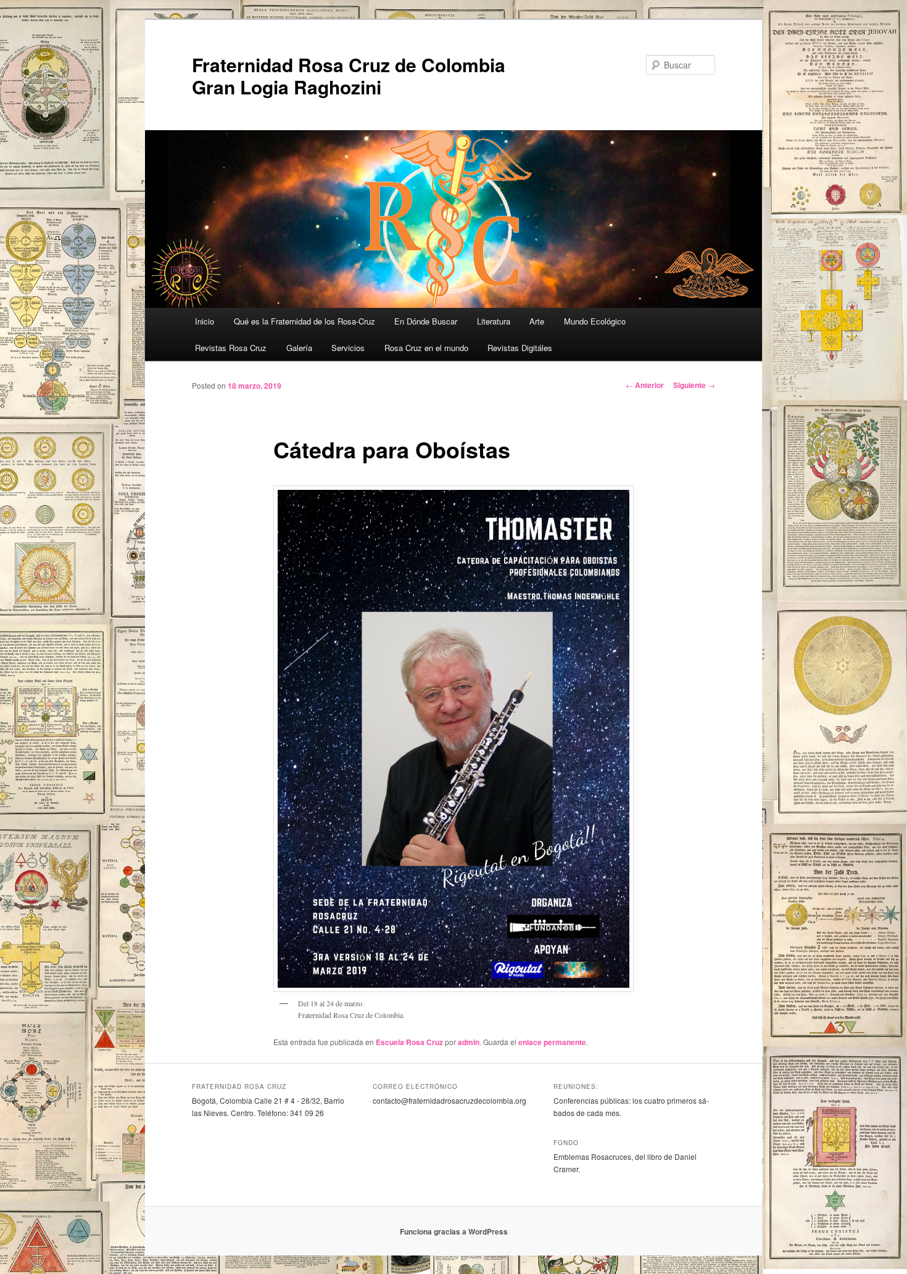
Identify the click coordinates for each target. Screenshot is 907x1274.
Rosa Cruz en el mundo (426, 348)
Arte (536, 321)
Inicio (204, 321)
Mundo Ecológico (595, 321)
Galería (299, 348)
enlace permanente (552, 1042)
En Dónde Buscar (425, 321)
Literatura (493, 321)
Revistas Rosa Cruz (231, 348)
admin (468, 1042)
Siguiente (694, 385)
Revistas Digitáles (519, 348)
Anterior (645, 385)
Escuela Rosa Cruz (409, 1042)
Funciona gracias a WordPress (454, 1231)
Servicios (348, 348)
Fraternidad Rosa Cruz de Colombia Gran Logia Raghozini (348, 75)
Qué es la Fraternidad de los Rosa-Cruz (304, 321)
